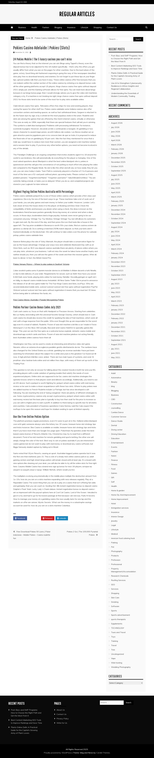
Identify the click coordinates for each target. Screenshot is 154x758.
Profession (115, 560)
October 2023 (117, 270)
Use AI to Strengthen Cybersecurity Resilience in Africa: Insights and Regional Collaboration (126, 86)
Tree (113, 649)
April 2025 (115, 192)
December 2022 (118, 314)
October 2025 (117, 166)
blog (113, 386)
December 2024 (118, 210)
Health (34, 27)
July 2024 (115, 231)
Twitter (34, 518)
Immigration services (120, 508)
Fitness (114, 464)
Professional (116, 564)
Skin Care (115, 597)
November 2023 (118, 266)
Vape (113, 658)
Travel (113, 645)
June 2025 (115, 184)
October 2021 (117, 335)
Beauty (114, 382)
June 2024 (115, 236)
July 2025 (115, 179)
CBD (113, 399)
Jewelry (114, 521)
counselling (115, 408)
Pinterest (48, 518)
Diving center (116, 429)
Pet (112, 547)
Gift (112, 477)
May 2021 (115, 357)
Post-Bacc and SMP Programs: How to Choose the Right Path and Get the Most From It (127, 58)
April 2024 (115, 244)
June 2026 (115, 131)
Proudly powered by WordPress (58, 752)
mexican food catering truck (123, 538)
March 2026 (116, 144)
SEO (113, 584)
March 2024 (116, 249)
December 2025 (118, 157)
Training (114, 641)
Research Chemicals (119, 576)
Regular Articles (77, 13)
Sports (114, 610)
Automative (116, 377)
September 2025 (118, 170)
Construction (116, 403)
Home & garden (118, 490)
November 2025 (118, 162)
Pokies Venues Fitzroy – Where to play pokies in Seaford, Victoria (41, 264)
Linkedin (62, 518)
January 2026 (117, 153)
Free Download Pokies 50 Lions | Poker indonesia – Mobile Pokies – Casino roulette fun (31, 534)
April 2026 (115, 140)
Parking (114, 542)
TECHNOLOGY (117, 628)
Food (113, 469)
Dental (114, 425)
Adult (113, 373)
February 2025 (117, 201)
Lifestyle (84, 27)
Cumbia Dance (117, 412)
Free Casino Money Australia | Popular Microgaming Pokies (38, 300)
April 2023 (115, 296)
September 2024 (118, 223)
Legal (113, 525)
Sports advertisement (120, 615)
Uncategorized (117, 654)
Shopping (97, 27)
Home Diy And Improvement (123, 495)
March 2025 (116, 197)
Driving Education (118, 434)
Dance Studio (117, 421)
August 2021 (116, 344)
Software (115, 606)
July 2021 (115, 349)
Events (114, 447)
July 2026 (115, 127)
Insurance (71, 27)
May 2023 (115, 292)
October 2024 (117, 218)
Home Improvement (119, 499)
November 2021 (118, 331)
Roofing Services (118, 580)
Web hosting (116, 663)
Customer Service (118, 416)
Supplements (116, 623)
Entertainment (117, 442)
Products (115, 555)
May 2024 (115, 240)
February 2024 (117, 253)
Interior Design (117, 516)
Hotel (113, 503)
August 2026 (116, 123)
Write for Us (62, 723)
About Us (61, 710)
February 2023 (117, 305)
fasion (113, 456)
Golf (113, 482)
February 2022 (117, 318)
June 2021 (115, 353)
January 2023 (117, 309)
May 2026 (115, 136)
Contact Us (112, 27)
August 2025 (116, 175)
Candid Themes (103, 752)
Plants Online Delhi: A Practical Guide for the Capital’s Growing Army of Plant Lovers (127, 76)
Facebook (20, 518)
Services (114, 589)
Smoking (114, 602)
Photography (116, 551)
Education (115, 438)
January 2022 (117, 322)
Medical (114, 534)
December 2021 (118, 327)
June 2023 (115, 288)
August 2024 (116, 227)
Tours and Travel (118, 632)
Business (22, 27)
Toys (113, 636)
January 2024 (117, 257)
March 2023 (116, 301)
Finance (114, 460)
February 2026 (117, 149)
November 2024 (118, 214)
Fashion (45, 27)
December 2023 (118, 262)
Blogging (58, 27)
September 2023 (118, 275)
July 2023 (115, 283)
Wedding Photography (121, 667)
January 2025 (117, 205)
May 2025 (115, 188)
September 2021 (118, 340)
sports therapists (118, 619)
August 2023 (116, 279)
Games (114, 473)
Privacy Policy (63, 718)
